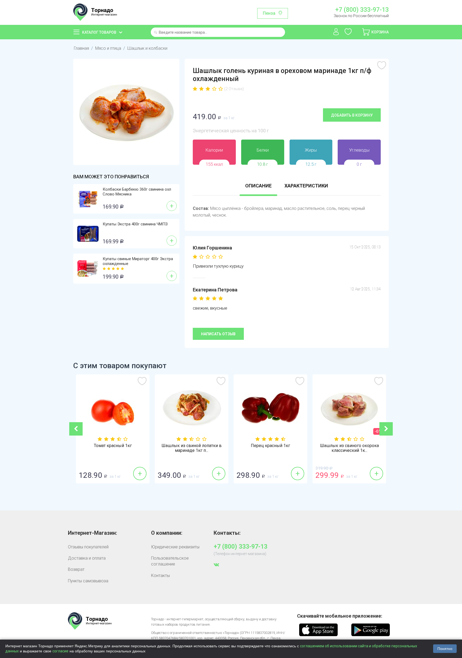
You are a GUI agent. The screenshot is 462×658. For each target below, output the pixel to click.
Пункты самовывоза (88, 580)
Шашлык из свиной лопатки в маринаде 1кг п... (191, 448)
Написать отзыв (218, 334)
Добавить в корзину (352, 115)
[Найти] (155, 32)
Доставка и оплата (87, 558)
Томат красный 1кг (113, 445)
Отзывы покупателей (88, 546)
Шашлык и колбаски (147, 48)
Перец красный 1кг (270, 445)
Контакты (160, 575)
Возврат (76, 569)
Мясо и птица (108, 48)
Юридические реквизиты (175, 546)
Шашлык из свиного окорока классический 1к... (349, 448)
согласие (60, 651)
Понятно (444, 649)
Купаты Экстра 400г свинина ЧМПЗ (135, 224)
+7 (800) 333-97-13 (361, 10)
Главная (81, 48)
